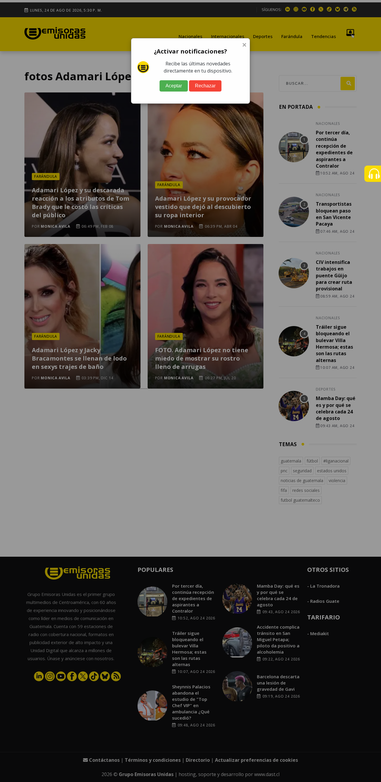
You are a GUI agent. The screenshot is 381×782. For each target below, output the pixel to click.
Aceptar (173, 85)
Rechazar (205, 85)
